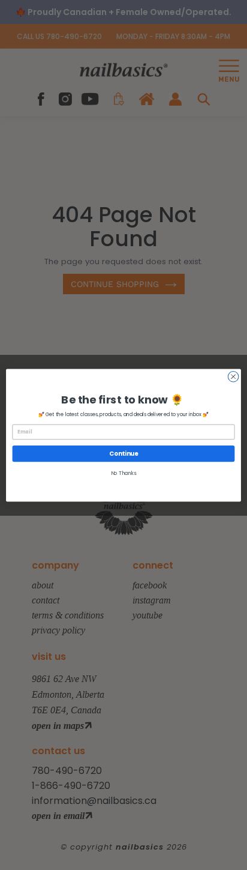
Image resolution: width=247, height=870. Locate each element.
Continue (123, 453)
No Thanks (124, 473)
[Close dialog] (233, 376)
